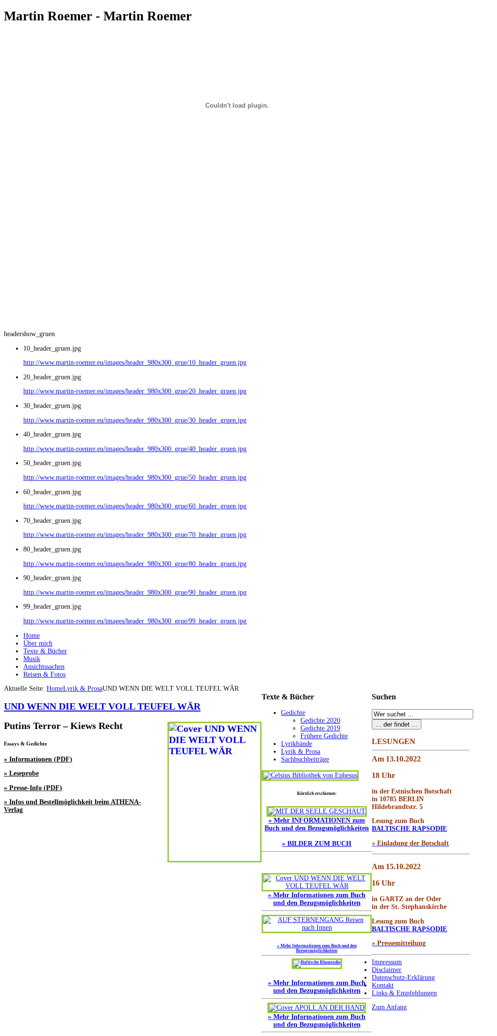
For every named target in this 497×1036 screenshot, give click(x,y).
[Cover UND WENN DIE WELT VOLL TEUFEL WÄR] (317, 886)
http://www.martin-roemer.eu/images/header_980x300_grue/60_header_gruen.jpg (135, 506)
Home (55, 688)
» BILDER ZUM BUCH (316, 843)
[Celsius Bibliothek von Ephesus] (310, 775)
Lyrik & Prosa (82, 688)
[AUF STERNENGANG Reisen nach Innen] (317, 927)
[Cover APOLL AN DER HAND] (316, 1007)
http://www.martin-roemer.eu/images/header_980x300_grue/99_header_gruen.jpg (135, 621)
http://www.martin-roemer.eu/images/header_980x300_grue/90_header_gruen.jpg (135, 592)
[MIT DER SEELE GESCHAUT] (316, 811)
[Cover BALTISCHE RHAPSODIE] (317, 962)
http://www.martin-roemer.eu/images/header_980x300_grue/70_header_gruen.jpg (135, 534)
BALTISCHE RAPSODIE (409, 828)
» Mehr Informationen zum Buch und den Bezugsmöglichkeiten (316, 986)
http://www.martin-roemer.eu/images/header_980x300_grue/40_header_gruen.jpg (135, 449)
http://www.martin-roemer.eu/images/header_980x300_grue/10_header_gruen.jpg (135, 362)
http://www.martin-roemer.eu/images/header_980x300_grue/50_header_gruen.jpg (135, 477)
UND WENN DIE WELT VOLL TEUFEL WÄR (102, 706)
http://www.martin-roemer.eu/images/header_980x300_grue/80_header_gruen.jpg (135, 563)
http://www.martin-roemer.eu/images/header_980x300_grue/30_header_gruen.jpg (135, 420)
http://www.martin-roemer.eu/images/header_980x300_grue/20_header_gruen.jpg (135, 391)
